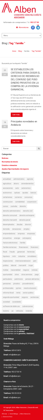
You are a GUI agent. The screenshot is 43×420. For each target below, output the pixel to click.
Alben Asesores (21, 407)
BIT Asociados (8, 410)
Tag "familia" (36, 51)
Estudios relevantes (9, 165)
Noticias (5, 158)
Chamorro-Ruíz (7, 416)
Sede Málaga (14, 414)
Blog (20, 51)
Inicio (14, 51)
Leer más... (16, 115)
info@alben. (13, 355)
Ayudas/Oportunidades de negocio (15, 169)
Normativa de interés (10, 162)
